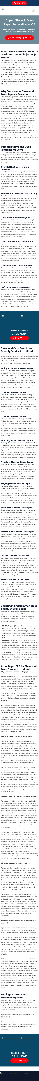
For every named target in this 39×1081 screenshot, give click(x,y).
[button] (33, 10)
